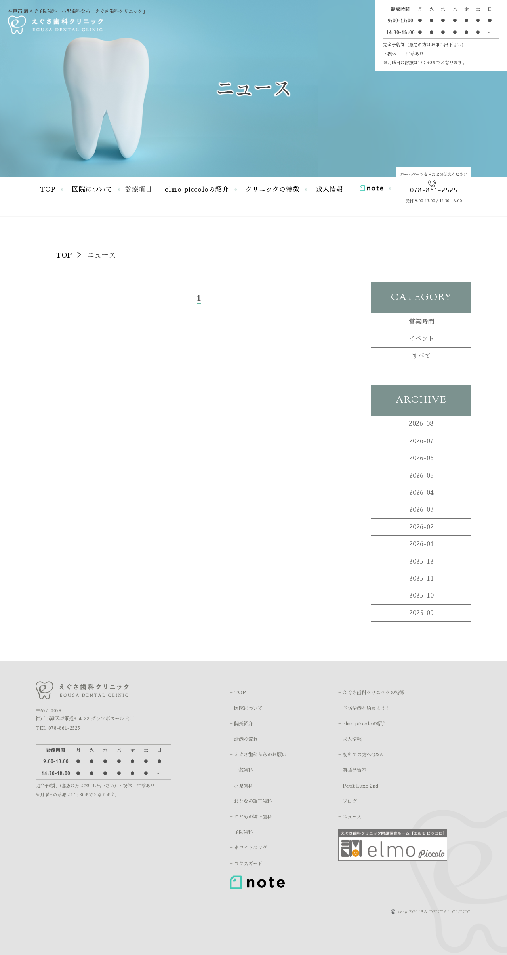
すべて (421, 356)
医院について (92, 189)
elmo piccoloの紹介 (197, 189)
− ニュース (350, 817)
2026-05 (421, 476)
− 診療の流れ (244, 739)
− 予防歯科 (241, 832)
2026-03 (421, 510)
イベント (421, 339)
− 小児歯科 (241, 786)
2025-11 (421, 578)
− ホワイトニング (248, 847)
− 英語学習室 (352, 770)
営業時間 (421, 322)
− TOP (238, 692)
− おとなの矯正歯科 (251, 801)
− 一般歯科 (241, 770)
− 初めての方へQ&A (360, 754)
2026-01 (421, 544)
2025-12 (421, 561)
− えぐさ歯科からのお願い (258, 754)
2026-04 (421, 493)
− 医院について (246, 708)
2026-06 (421, 458)
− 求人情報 (350, 739)
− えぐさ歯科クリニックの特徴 (371, 692)
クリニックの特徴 (272, 189)
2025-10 (421, 595)
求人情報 (329, 189)
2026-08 (421, 424)
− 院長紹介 (241, 723)
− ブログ (347, 801)
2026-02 (421, 527)
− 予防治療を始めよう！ (364, 708)
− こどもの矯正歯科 (251, 817)
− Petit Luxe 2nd (358, 786)
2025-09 (421, 613)
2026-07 (421, 441)
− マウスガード (246, 863)
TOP (47, 189)
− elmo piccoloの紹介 (362, 723)
